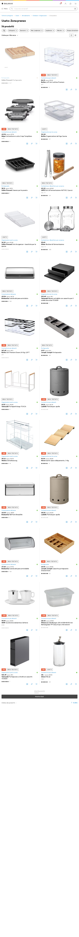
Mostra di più (39, 697)
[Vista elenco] (75, 35)
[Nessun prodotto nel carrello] (75, 3)
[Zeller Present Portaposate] (20, 66)
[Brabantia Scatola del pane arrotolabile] (20, 552)
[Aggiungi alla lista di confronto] (66, 89)
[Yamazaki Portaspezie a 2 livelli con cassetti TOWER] (20, 660)
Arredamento (26, 15)
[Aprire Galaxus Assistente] (70, 3)
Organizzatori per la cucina (49, 132)
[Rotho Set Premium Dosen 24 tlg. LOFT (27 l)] (20, 336)
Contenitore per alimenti (48, 78)
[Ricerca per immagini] (75, 9)
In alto (75, 703)
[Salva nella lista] (71, 89)
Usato (17, 15)
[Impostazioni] (60, 3)
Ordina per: (5, 35)
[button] (37, 78)
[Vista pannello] (71, 35)
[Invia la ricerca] (12, 8)
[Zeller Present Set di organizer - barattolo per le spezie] (20, 228)
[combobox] (4, 30)
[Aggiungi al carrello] (75, 89)
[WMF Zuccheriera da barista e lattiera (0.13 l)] (20, 606)
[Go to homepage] (7, 3)
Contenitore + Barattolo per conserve (52, 186)
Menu (6, 9)
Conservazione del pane (9, 294)
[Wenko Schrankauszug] (20, 444)
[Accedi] (65, 4)
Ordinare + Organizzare (40, 15)
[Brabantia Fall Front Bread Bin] (20, 498)
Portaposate (5, 78)
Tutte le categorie (7, 15)
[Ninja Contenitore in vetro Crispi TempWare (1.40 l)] (20, 120)
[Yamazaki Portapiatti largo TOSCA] (20, 390)
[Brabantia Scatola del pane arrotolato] (20, 282)
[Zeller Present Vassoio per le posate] (20, 174)
